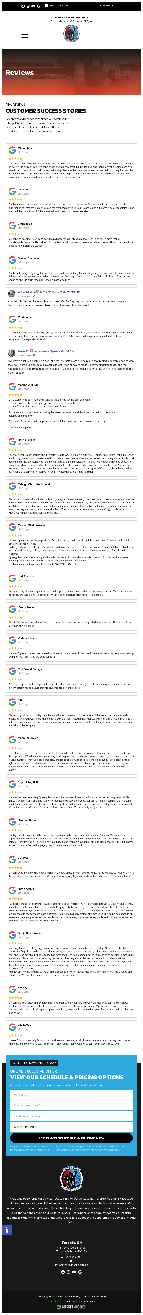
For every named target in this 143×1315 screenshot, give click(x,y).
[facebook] (23, 6)
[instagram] (28, 6)
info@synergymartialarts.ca (71, 1264)
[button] (7, 1230)
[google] (38, 6)
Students (106, 5)
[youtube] (33, 6)
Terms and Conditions (94, 1296)
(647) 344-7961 (59, 5)
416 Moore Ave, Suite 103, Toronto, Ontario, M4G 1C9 (71, 1249)
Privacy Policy (72, 1296)
